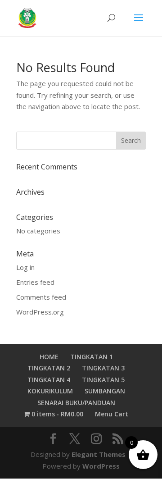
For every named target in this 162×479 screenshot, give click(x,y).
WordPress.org (40, 311)
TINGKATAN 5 (103, 379)
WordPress (101, 465)
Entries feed (35, 282)
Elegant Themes (99, 454)
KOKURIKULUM (50, 391)
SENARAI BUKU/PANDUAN (76, 402)
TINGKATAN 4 (48, 379)
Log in (25, 267)
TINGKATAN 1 (91, 356)
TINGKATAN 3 (103, 368)
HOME (49, 356)
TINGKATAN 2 (48, 368)
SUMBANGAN (105, 391)
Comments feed (41, 296)
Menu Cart (111, 414)
